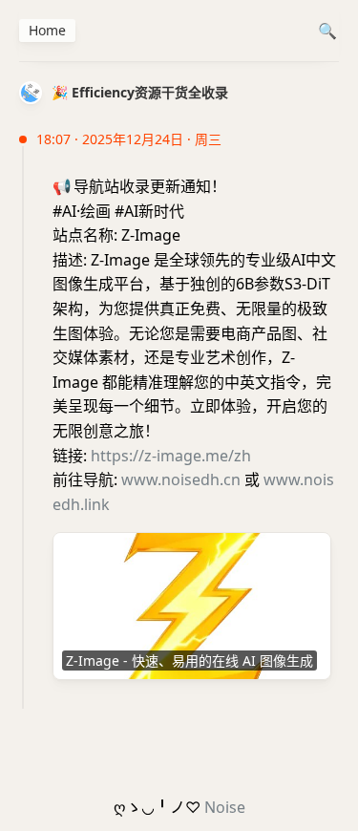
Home (47, 30)
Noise (224, 807)
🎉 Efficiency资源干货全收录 (140, 92)
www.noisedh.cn (181, 479)
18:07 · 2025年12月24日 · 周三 (128, 139)
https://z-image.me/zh (171, 455)
